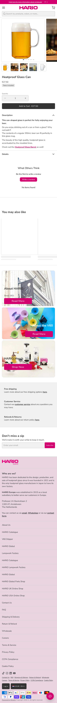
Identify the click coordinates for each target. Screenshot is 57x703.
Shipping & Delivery (11, 617)
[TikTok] (3, 673)
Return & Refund (9, 623)
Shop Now (18, 367)
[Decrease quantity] (5, 98)
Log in (6, 686)
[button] (28, 106)
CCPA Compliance (10, 659)
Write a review (28, 179)
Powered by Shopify (9, 700)
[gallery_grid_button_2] (28, 59)
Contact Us (7, 602)
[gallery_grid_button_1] (26, 59)
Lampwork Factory (10, 553)
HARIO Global (8, 546)
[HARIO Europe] (28, 8)
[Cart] (52, 7)
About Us (6, 525)
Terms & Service (9, 645)
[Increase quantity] (25, 98)
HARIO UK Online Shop (12, 588)
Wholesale (7, 631)
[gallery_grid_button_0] (23, 59)
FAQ (4, 609)
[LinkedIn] (10, 673)
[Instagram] (7, 673)
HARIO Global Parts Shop (13, 581)
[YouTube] (14, 673)
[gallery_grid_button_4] (33, 59)
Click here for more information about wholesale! (25, 2)
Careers (5, 638)
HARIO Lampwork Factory (13, 567)
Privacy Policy (8, 652)
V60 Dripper (7, 539)
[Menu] (4, 7)
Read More (18, 301)
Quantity (5, 94)
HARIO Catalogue (10, 532)
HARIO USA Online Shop (13, 595)
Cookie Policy (8, 666)
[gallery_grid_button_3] (31, 59)
